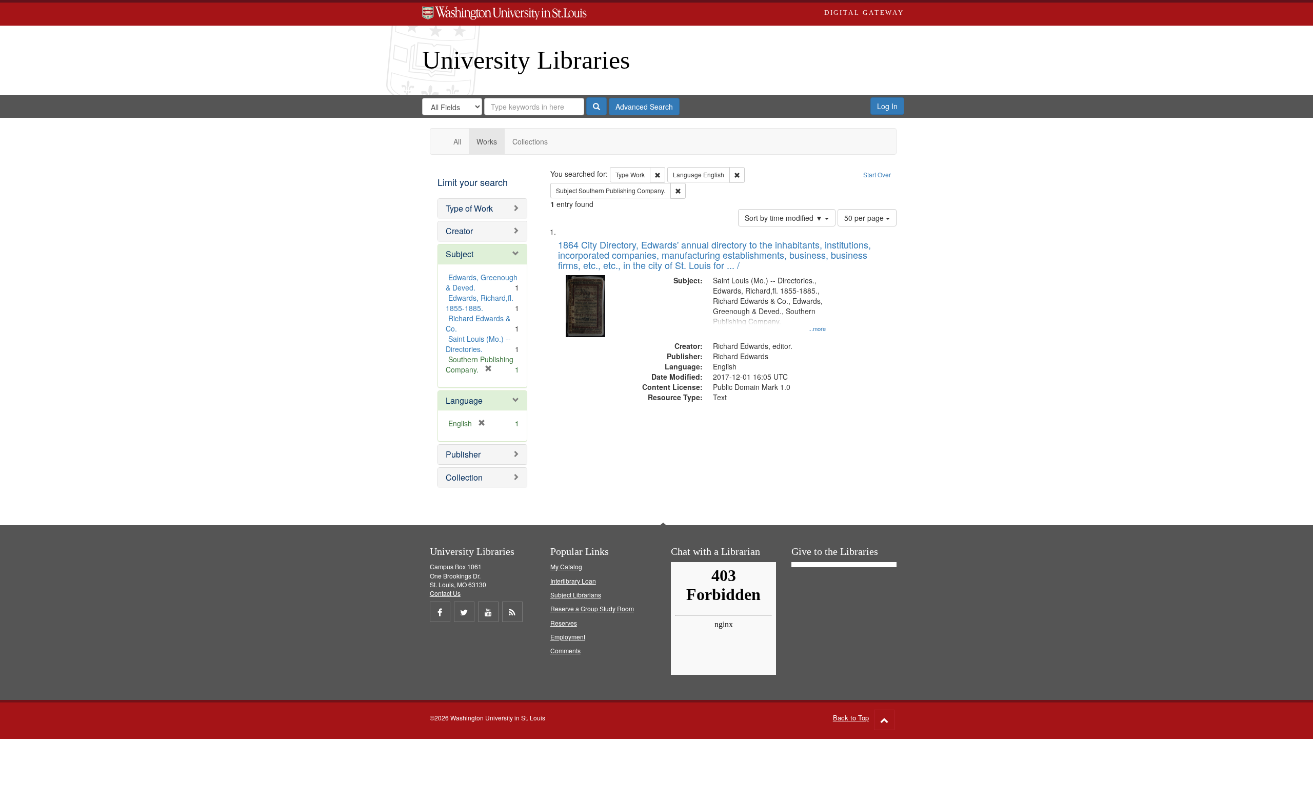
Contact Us (445, 593)
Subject (459, 254)
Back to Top (851, 717)
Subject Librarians (575, 594)
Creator (459, 231)
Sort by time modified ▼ (785, 218)
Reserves (563, 622)
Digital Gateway (864, 12)
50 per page (865, 218)
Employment (567, 636)
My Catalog (566, 566)
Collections (530, 141)
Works (486, 141)
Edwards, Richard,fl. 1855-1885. (479, 303)
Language (464, 400)
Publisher (463, 454)
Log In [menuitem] (887, 106)
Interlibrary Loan (573, 580)
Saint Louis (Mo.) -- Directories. (478, 344)
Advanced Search (644, 106)
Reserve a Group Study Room (592, 608)
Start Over (877, 174)
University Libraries (526, 60)
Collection (464, 477)
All (457, 141)
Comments (565, 650)
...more (817, 328)
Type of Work (469, 208)
